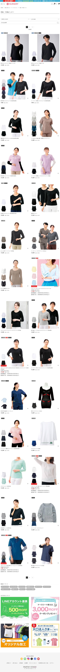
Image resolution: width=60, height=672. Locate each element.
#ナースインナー (47, 586)
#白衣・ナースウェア (6, 589)
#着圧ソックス (14, 589)
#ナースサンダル (14, 586)
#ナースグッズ (22, 586)
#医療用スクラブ (30, 586)
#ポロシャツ (22, 589)
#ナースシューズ (5, 586)
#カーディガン (38, 586)
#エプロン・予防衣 (30, 589)
